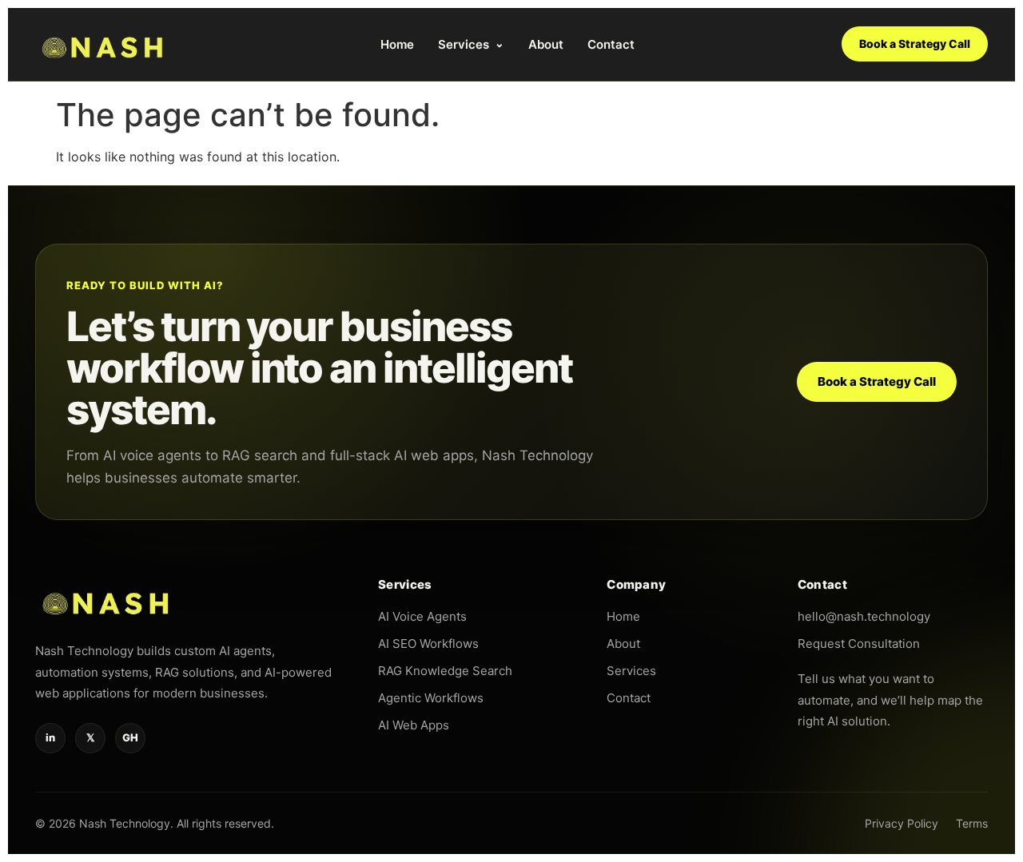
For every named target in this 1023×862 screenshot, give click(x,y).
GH (130, 737)
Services (471, 44)
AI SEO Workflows (428, 643)
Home (397, 44)
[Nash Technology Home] (104, 44)
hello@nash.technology (864, 616)
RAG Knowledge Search (445, 670)
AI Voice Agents (422, 616)
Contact (611, 44)
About (545, 44)
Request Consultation (859, 643)
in (50, 737)
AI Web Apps (413, 725)
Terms (972, 823)
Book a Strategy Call (914, 43)
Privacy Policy (901, 823)
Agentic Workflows (431, 697)
